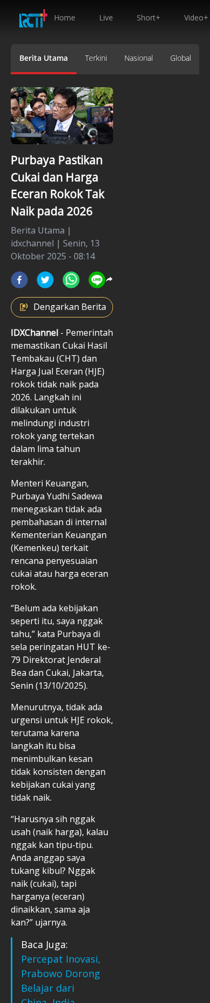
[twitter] (45, 279)
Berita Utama (43, 58)
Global (180, 58)
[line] (97, 279)
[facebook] (19, 279)
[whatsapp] (71, 279)
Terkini (96, 58)
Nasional (138, 58)
